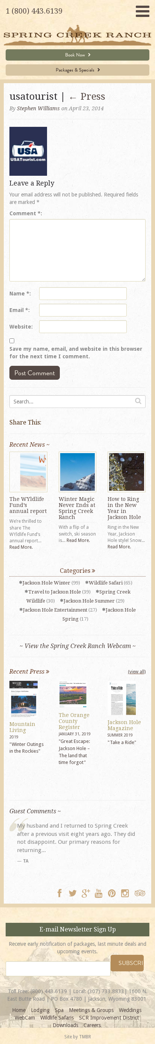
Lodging (40, 1010)
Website (20, 327)
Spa (59, 1010)
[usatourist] (28, 151)
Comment (25, 213)
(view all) (137, 671)
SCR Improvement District (109, 1018)
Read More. (21, 547)
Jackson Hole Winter (46, 583)
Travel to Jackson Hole (54, 592)
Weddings (130, 1010)
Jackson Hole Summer (89, 601)
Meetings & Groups (91, 1010)
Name (19, 294)
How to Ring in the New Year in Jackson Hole (124, 508)
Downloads (65, 1025)
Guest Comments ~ (35, 811)
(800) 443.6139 (48, 991)
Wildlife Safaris (57, 1018)
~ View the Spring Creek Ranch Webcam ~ (78, 646)
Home (19, 1010)
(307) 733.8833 (106, 991)
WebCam (25, 1018)
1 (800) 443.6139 (34, 10)
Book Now (75, 55)
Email (18, 310)
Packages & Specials (76, 70)
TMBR (85, 1036)
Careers (92, 1025)
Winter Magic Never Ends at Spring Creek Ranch (77, 508)
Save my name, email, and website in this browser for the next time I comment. (75, 352)
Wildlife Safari (106, 583)
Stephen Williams (38, 108)
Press (86, 96)
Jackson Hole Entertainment (55, 610)
